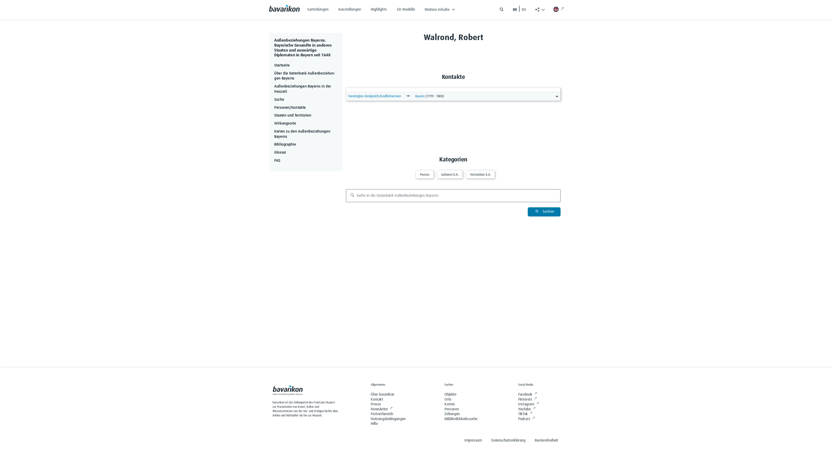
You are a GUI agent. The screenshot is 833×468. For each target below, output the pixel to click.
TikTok (523, 414)
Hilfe (374, 424)
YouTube (524, 409)
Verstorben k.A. (480, 174)
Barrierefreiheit (546, 440)
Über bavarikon (382, 394)
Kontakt (377, 399)
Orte (447, 399)
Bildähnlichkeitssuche (460, 419)
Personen (451, 409)
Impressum (473, 440)
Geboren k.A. (450, 174)
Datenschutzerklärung (508, 440)
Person (424, 174)
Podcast (524, 419)
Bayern (420, 96)
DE (515, 10)
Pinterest (525, 399)
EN (524, 10)
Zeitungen (452, 414)
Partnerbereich (382, 414)
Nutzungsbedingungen (388, 419)
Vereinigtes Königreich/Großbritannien (374, 96)
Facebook (525, 394)
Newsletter (379, 409)
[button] (443, 9)
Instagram (526, 404)
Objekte (450, 394)
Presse (376, 404)
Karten (449, 404)
